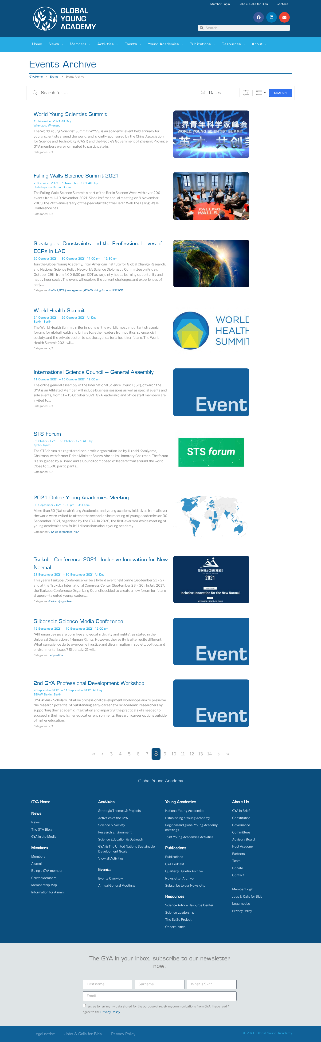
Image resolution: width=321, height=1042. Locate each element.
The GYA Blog (41, 829)
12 (192, 753)
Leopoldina (55, 655)
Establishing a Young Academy (187, 818)
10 (174, 753)
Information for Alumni (47, 892)
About (257, 44)
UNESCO (117, 290)
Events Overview (110, 878)
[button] (258, 17)
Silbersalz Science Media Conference (78, 621)
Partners (238, 854)
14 (209, 753)
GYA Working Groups (97, 290)
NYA (76, 531)
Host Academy (243, 846)
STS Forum (47, 434)
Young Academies (163, 44)
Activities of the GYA (113, 818)
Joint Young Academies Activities (189, 837)
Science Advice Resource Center (189, 905)
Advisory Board (243, 839)
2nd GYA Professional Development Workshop (89, 683)
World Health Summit (59, 310)
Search (280, 93)
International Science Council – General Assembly (94, 372)
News (54, 44)
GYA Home (36, 76)
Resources (231, 44)
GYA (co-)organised (71, 290)
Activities (105, 44)
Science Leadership (179, 912)
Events (131, 44)
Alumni (36, 863)
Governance (241, 825)
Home (37, 44)
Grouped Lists (259, 93)
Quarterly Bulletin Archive (184, 871)
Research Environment (115, 832)
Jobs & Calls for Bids (253, 4)
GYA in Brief (241, 811)
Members (78, 44)
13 (200, 753)
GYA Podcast (174, 864)
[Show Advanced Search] (246, 93)
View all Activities (111, 858)
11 (183, 753)
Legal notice (241, 903)
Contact (282, 4)
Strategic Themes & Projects (119, 811)
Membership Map (44, 885)
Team (236, 861)
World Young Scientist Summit (70, 114)
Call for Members (43, 878)
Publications (200, 44)
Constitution (241, 818)
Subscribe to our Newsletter (186, 885)
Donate (237, 868)
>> (227, 754)
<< (93, 754)
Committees (241, 832)
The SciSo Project (178, 919)
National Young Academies (184, 811)
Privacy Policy (242, 911)
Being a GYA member (47, 870)
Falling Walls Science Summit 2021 (76, 176)
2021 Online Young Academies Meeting (81, 498)
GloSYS (53, 290)
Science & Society (111, 825)
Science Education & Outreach (120, 839)
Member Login (220, 4)
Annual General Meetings (116, 885)
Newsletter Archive (179, 878)
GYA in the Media (43, 836)
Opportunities (175, 927)
